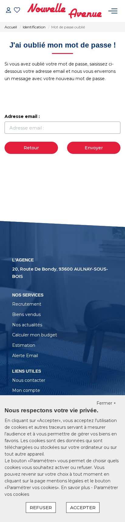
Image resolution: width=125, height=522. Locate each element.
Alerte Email (25, 355)
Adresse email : (22, 116)
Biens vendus (26, 314)
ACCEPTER (83, 507)
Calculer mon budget (34, 335)
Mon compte (26, 390)
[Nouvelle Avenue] (64, 11)
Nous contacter (28, 380)
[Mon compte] (8, 11)
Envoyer (94, 148)
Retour (31, 148)
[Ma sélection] (17, 11)
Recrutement (26, 304)
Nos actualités (27, 325)
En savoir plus (76, 487)
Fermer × (106, 403)
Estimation (23, 345)
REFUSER (41, 507)
